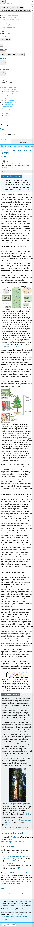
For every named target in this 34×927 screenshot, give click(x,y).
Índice (5, 171)
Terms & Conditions (15, 916)
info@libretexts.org (7, 920)
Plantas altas (15, 837)
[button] (6, 113)
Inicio (9, 146)
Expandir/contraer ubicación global (32, 146)
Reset (3, 52)
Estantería (19, 146)
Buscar (3, 924)
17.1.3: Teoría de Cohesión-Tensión (20, 873)
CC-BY (14, 861)
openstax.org (8, 863)
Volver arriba (4, 888)
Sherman (16, 805)
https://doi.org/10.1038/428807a (12, 842)
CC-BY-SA (17, 346)
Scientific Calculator (9, 100)
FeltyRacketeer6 (7, 346)
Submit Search (5, 39)
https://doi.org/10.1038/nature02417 (15, 827)
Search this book (5, 33)
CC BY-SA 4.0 (18, 877)
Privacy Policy (5, 916)
